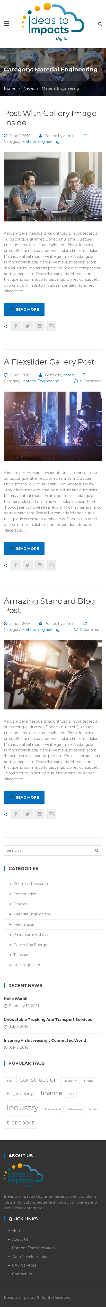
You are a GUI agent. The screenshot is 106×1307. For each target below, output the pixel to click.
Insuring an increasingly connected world (45, 1040)
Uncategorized (26, 965)
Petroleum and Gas (30, 934)
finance (51, 1093)
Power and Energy (30, 944)
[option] (53, 426)
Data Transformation (30, 1256)
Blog (10, 1080)
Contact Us (22, 1274)
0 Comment (91, 381)
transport (20, 1122)
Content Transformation (33, 1248)
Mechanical (23, 924)
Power (93, 1109)
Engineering (20, 1093)
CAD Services (24, 1265)
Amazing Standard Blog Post (49, 605)
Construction (25, 894)
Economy (70, 1080)
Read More (27, 309)
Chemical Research (30, 883)
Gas (71, 1094)
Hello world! (15, 998)
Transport (21, 955)
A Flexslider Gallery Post (49, 362)
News (28, 88)
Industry (22, 1107)
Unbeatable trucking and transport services (48, 1019)
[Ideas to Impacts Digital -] (53, 21)
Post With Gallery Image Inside (50, 118)
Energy (88, 1080)
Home (9, 88)
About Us (20, 1239)
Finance (20, 904)
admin (69, 136)
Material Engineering (40, 141)
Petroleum (74, 1109)
